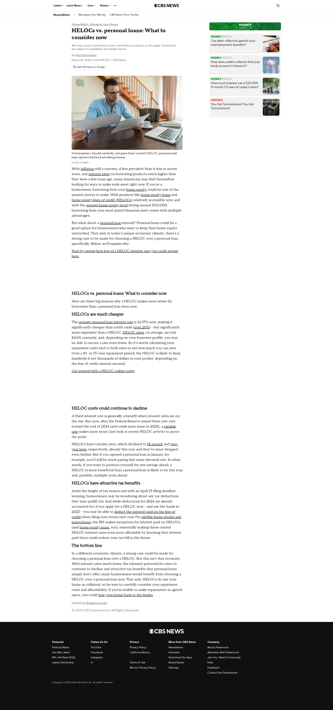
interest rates (99, 174)
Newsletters (176, 647)
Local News (74, 5)
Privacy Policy (138, 647)
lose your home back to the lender (125, 595)
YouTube (96, 647)
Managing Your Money (92, 14)
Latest (57, 5)
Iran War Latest (61, 652)
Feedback (213, 667)
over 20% (141, 327)
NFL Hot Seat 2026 (63, 657)
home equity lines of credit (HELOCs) (102, 200)
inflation (87, 169)
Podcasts (174, 652)
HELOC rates (133, 332)
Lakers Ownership (63, 662)
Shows (104, 5)
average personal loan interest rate (106, 322)
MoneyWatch (61, 15)
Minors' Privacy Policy (143, 667)
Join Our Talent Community (224, 657)
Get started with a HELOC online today (103, 371)
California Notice (140, 652)
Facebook (97, 652)
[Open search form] (278, 5)
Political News (60, 647)
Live (91, 5)
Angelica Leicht (96, 603)
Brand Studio (176, 662)
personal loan (110, 223)
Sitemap (173, 667)
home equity (136, 189)
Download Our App (180, 657)
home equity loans (155, 195)
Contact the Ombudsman (222, 672)
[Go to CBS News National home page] (166, 5)
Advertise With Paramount (223, 652)
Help (210, 662)
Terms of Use (137, 662)
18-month (155, 444)
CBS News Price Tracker (124, 14)
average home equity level (107, 205)
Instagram (97, 657)
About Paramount (218, 647)
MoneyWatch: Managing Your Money (95, 24)
